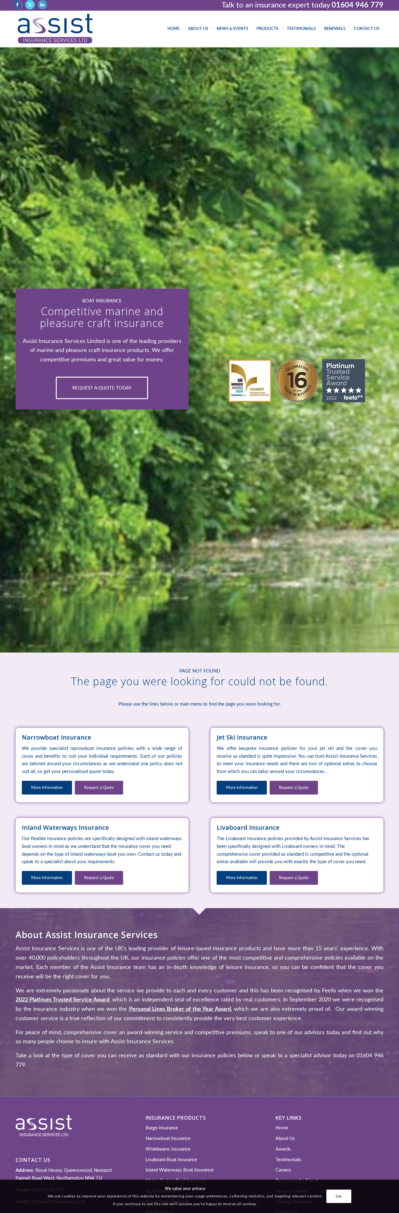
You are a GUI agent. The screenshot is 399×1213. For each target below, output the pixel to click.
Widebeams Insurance (168, 1149)
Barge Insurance (162, 1128)
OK (339, 1196)
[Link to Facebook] (17, 4)
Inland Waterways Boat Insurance (180, 1170)
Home (282, 1128)
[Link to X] (29, 4)
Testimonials (288, 1159)
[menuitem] (173, 29)
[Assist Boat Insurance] (55, 29)
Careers (283, 1170)
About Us (285, 1138)
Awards (283, 1149)
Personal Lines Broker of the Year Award (180, 1009)
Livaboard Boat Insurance (171, 1159)
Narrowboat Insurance (168, 1138)
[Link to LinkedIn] (42, 4)
